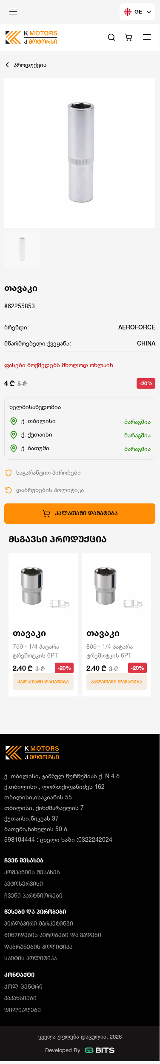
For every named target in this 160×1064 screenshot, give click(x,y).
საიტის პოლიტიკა (30, 958)
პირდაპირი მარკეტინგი (38, 923)
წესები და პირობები (35, 911)
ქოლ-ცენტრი (23, 986)
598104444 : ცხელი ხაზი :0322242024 (58, 839)
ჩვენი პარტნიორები (33, 895)
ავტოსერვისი (23, 883)
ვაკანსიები (20, 998)
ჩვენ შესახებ (23, 860)
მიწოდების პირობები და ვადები (52, 934)
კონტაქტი (19, 974)
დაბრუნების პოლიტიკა (38, 946)
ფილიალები (22, 1009)
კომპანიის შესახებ (32, 872)
